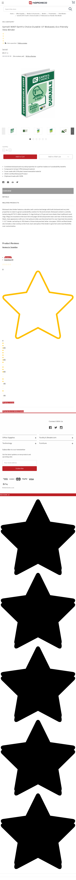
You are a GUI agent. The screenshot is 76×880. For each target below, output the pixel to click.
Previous (3, 131)
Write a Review (31, 56)
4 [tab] (39, 139)
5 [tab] (43, 139)
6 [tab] (46, 139)
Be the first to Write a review (14, 411)
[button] (3, 43)
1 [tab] (30, 139)
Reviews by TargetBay (10, 247)
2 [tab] (33, 139)
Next (72, 131)
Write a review (22, 43)
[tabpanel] (12, 131)
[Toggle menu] (2, 2)
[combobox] (38, 9)
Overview (6, 191)
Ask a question (11, 43)
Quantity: (5, 146)
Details (5, 197)
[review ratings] (3, 38)
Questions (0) (8, 260)
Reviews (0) (8, 257)
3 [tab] (36, 139)
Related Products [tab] (10, 203)
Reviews (5, 495)
